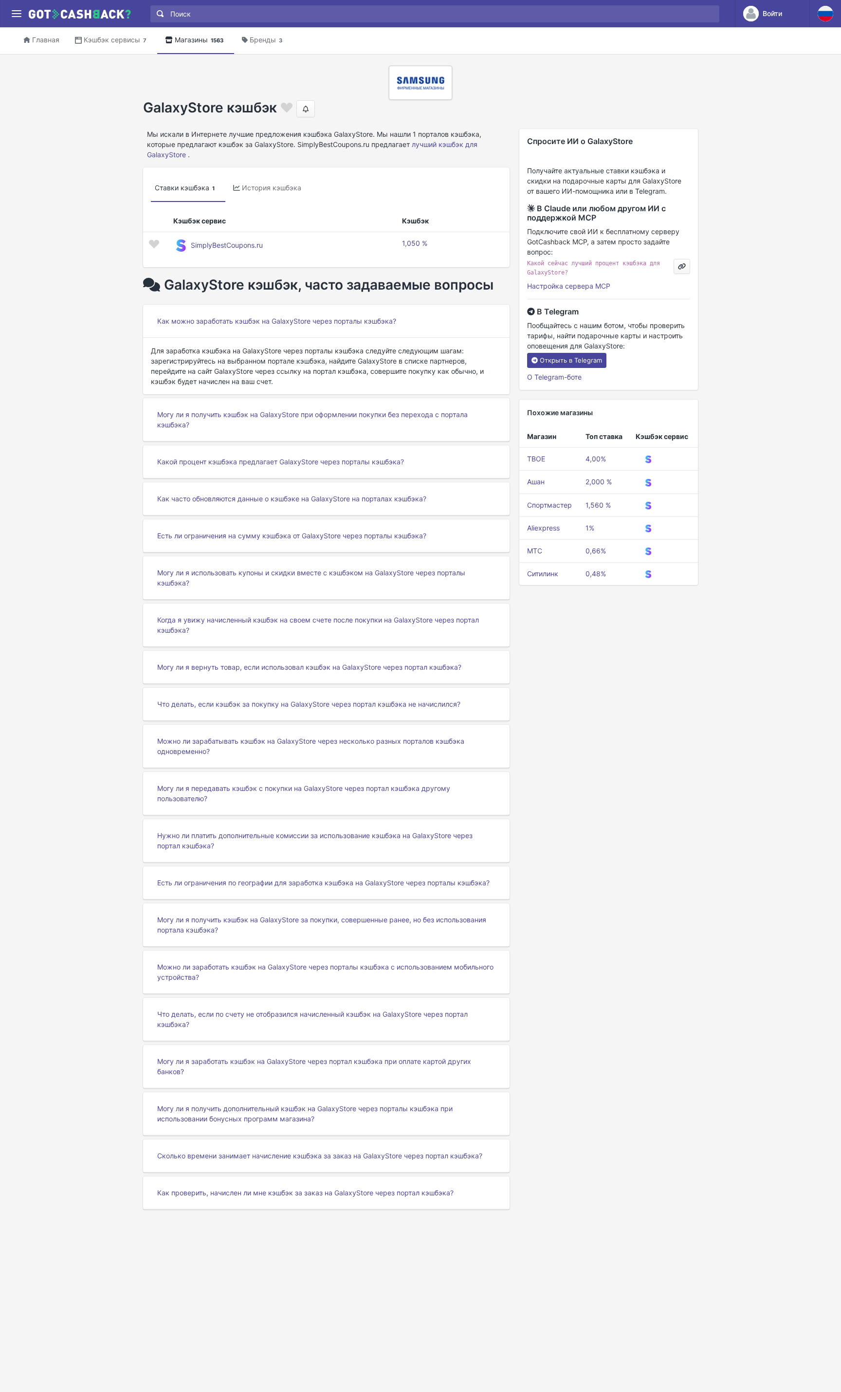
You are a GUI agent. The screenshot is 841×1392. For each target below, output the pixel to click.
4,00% (595, 459)
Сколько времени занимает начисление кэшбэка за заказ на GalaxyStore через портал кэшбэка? (319, 1156)
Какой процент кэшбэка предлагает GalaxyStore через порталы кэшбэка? (280, 462)
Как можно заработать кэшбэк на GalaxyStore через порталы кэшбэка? (276, 321)
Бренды (266, 40)
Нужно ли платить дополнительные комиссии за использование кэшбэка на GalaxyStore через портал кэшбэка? (315, 840)
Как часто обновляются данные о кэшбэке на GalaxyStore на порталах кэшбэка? (291, 499)
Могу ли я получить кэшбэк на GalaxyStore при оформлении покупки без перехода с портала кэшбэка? (312, 419)
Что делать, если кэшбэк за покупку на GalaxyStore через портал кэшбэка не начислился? (308, 704)
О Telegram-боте (554, 377)
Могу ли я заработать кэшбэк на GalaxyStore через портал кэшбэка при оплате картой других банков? (314, 1066)
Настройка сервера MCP (568, 286)
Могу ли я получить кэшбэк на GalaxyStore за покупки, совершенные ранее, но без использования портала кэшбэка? (321, 925)
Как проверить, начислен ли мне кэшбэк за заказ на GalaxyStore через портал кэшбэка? (305, 1193)
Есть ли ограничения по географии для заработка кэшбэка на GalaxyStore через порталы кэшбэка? (323, 883)
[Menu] (16, 13)
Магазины (199, 40)
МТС (534, 551)
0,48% (595, 573)
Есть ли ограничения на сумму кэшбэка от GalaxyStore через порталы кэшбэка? (291, 535)
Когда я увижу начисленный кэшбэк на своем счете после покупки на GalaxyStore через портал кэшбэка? (318, 625)
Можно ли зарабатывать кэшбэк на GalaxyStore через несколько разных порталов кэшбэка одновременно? (310, 746)
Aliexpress (543, 528)
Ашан (536, 481)
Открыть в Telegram (571, 360)
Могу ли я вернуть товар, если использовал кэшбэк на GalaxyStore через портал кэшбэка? (309, 667)
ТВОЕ (536, 459)
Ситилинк (542, 573)
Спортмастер (549, 505)
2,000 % (598, 481)
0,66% (595, 551)
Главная (45, 40)
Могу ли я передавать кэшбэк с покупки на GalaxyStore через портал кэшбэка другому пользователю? (303, 793)
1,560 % (598, 505)
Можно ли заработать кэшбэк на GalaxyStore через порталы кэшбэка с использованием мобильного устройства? (325, 972)
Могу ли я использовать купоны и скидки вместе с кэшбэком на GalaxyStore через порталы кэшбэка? (311, 577)
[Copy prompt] (682, 266)
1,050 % (414, 243)
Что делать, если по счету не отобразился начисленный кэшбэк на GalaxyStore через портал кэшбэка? (312, 1019)
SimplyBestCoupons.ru (227, 245)
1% (589, 528)
